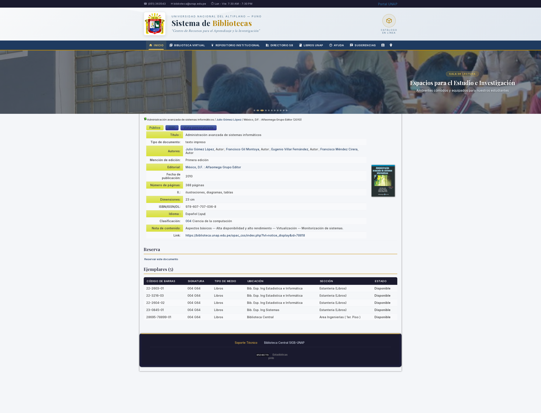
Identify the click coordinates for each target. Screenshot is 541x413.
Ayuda (339, 45)
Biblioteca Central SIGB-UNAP (284, 342)
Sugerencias (365, 45)
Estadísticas (280, 354)
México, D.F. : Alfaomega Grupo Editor (213, 167)
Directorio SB (281, 45)
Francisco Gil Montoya (242, 149)
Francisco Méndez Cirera (339, 149)
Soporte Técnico (246, 342)
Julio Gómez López (229, 119)
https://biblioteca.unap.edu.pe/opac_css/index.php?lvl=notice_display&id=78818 (245, 235)
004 (188, 221)
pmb (271, 358)
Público (154, 127)
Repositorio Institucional (238, 45)
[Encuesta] (383, 45)
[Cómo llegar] (391, 45)
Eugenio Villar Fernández (289, 149)
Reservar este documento (161, 259)
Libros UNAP (313, 45)
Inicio (158, 45)
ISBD (172, 127)
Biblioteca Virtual (189, 45)
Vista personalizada (198, 127)
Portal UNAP (387, 4)
